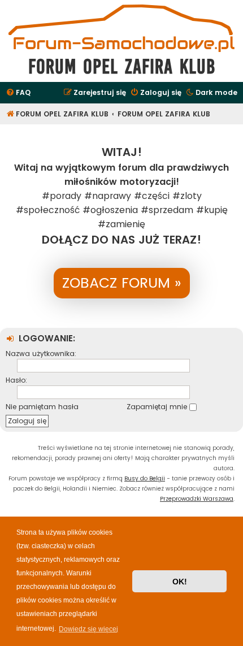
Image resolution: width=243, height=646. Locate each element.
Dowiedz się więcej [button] (88, 629)
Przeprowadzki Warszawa (196, 499)
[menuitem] (18, 93)
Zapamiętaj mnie (158, 406)
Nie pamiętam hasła (42, 406)
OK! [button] (179, 581)
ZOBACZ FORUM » (121, 283)
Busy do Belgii (144, 478)
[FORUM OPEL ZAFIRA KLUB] (121, 27)
